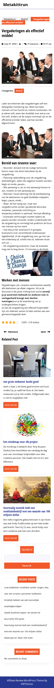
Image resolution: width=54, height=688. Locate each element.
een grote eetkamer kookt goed (21, 382)
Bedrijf (24, 19)
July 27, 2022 (10, 44)
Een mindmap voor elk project (20, 442)
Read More (11, 405)
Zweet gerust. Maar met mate (18, 637)
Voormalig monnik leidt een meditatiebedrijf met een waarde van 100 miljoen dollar (26, 511)
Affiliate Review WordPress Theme (25, 680)
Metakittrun (15, 4)
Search (27, 550)
